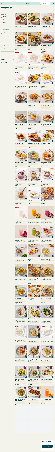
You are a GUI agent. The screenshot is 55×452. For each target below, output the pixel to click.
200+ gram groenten (17, 86)
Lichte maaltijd (43, 67)
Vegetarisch (29, 67)
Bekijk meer (3, 24)
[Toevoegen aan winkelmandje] (26, 24)
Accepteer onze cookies (47, 449)
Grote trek (29, 125)
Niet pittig (16, 67)
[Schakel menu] (1, 3)
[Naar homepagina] (27, 3)
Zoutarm (20, 202)
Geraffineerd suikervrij (17, 48)
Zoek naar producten (44, 3)
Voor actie (29, 48)
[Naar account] (51, 3)
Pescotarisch (42, 48)
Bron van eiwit (33, 67)
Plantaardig (16, 221)
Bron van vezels (48, 105)
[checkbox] (1, 16)
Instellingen (47, 446)
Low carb (26, 86)
